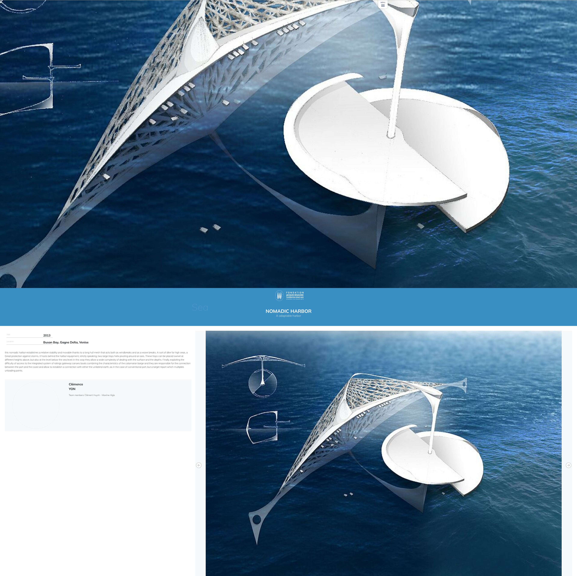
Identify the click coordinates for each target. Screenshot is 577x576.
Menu (383, 2)
